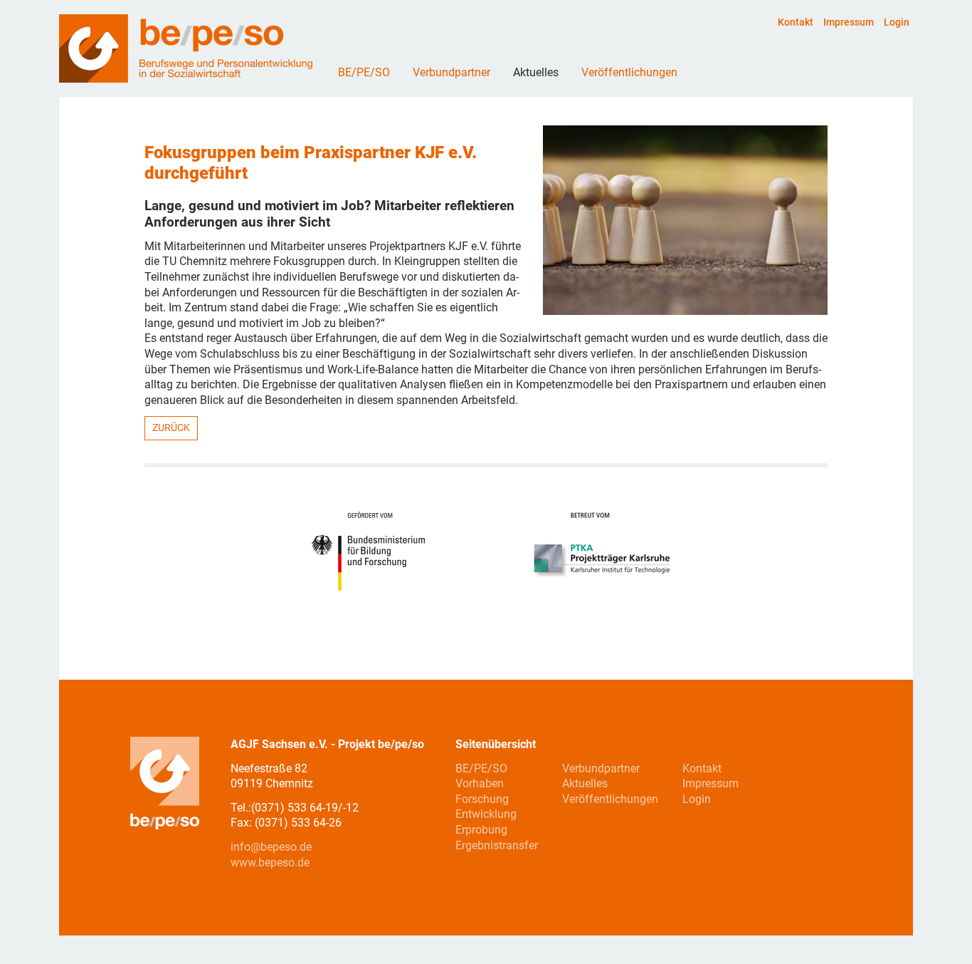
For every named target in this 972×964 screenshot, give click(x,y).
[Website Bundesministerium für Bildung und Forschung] (373, 552)
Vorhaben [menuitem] (479, 783)
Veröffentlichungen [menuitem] (610, 799)
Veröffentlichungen (629, 72)
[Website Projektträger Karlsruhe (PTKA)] (601, 552)
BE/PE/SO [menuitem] (481, 768)
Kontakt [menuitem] (795, 22)
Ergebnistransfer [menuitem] (496, 845)
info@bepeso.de (271, 847)
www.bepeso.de (270, 862)
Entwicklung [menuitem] (486, 814)
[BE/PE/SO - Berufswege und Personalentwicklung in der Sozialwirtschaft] (185, 78)
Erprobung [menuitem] (481, 829)
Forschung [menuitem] (482, 799)
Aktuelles (536, 72)
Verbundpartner (451, 72)
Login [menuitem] (896, 22)
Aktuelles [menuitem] (585, 783)
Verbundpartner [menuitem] (601, 768)
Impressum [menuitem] (848, 22)
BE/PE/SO (364, 72)
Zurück (171, 427)
